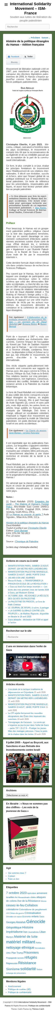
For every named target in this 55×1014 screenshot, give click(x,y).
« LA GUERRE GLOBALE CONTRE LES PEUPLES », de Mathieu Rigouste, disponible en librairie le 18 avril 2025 (28, 613)
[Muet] (40, 674)
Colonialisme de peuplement (33, 909)
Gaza (41, 916)
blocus (43, 901)
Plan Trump (17, 952)
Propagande (11, 958)
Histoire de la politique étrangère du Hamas (27, 522)
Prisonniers (31, 952)
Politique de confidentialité (19, 992)
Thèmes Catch (38, 1009)
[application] (27, 665)
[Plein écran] (44, 674)
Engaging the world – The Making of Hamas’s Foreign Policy (27, 504)
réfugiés (30, 957)
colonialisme (12, 909)
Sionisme (13, 969)
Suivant (46, 38)
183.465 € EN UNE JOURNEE (21, 578)
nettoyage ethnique (20, 947)
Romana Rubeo (29, 324)
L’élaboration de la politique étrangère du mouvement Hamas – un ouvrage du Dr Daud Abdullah (28, 320)
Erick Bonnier (21, 530)
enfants (35, 916)
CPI (7, 913)
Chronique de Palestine (26, 541)
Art (16, 897)
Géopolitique (14, 927)
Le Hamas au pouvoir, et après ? (26, 514)
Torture (39, 969)
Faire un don (13, 879)
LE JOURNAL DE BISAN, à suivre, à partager (28, 608)
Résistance (27, 963)
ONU (8, 953)
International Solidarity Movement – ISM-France (30, 8)
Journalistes (33, 932)
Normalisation (40, 948)
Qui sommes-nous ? (17, 873)
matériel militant (20, 942)
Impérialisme (14, 931)
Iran (25, 931)
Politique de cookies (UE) (19, 989)
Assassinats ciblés (27, 897)
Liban (42, 931)
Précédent (34, 38)
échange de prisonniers (16, 973)
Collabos (31, 905)
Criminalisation (33, 913)
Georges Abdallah (16, 922)
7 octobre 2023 (16, 893)
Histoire (27, 927)
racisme (20, 958)
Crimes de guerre (16, 913)
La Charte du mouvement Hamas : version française (28, 431)
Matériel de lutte (26, 936)
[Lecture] (10, 674)
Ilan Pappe (40, 207)
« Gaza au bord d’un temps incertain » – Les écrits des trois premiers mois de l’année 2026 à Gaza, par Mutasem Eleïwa (28, 590)
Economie (26, 917)
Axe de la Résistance (28, 901)
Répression (12, 963)
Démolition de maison (14, 917)
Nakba (38, 943)
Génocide (35, 921)
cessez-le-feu (15, 905)
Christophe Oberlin (37, 528)
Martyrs (9, 937)
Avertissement (14, 986)
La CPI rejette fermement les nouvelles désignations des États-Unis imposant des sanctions (27, 716)
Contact (11, 876)
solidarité (28, 969)
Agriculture (31, 893)
